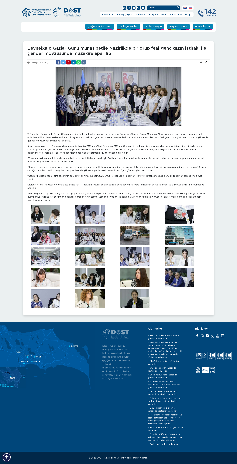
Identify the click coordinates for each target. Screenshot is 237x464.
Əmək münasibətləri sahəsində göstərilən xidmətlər (163, 337)
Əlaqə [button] (188, 15)
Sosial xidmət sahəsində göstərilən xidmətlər (165, 429)
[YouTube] (217, 336)
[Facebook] (197, 336)
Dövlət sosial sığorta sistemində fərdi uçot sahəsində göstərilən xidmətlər (164, 401)
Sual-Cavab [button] (176, 15)
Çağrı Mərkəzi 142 (100, 26)
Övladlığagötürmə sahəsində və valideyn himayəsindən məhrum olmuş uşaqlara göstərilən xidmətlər (165, 437)
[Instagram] (202, 336)
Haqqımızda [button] (108, 15)
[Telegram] (207, 336)
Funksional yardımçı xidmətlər (164, 444)
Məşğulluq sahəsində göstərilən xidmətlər (164, 362)
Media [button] (164, 15)
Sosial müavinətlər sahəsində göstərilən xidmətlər (162, 376)
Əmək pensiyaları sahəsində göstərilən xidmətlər (162, 369)
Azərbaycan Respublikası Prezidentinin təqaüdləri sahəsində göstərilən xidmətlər (164, 384)
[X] (212, 336)
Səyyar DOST (178, 26)
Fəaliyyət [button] (153, 15)
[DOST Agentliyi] (222, 336)
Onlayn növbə (128, 26)
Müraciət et (202, 26)
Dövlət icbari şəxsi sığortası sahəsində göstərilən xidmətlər (162, 409)
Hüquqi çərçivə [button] (124, 15)
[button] (7, 457)
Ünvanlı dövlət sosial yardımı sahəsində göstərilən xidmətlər (162, 393)
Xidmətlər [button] (141, 15)
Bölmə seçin (154, 26)
